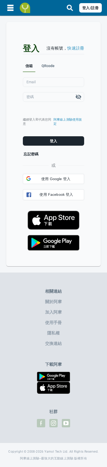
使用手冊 (53, 322)
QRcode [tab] (48, 66)
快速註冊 (75, 48)
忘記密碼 (31, 154)
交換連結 (53, 343)
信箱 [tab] (29, 66)
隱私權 (53, 332)
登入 (53, 141)
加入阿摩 (53, 312)
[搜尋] (70, 8)
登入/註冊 (90, 8)
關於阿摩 (53, 301)
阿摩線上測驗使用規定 (68, 122)
